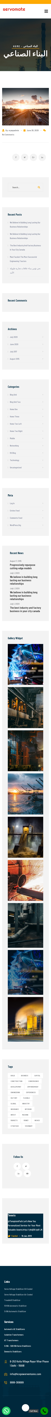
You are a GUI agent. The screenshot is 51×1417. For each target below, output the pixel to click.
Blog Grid (13, 394)
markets (14, 1120)
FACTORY (14, 1098)
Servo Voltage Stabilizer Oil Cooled (18, 1289)
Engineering (15, 1092)
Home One (14, 409)
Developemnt (16, 1086)
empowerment (33, 1086)
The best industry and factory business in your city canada (25, 247)
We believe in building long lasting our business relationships (25, 224)
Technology (14, 460)
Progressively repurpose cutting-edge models (22, 566)
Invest (13, 1114)
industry (26, 1103)
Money (26, 1120)
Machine (25, 1114)
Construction (16, 1081)
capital (37, 1075)
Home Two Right (16, 431)
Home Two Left (16, 423)
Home (16, 46)
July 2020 (14, 337)
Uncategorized (16, 467)
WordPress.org (15, 525)
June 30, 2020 (33, 130)
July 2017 (13, 351)
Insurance (15, 1109)
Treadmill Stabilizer (12, 1300)
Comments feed (16, 518)
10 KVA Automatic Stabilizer (15, 1305)
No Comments (8, 134)
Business (24, 1075)
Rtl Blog (13, 453)
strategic (15, 1126)
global (13, 1103)
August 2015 (14, 359)
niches (37, 1120)
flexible (26, 1098)
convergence (33, 1081)
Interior (28, 1109)
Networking (14, 445)
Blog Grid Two (15, 402)
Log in (12, 503)
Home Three (14, 416)
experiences (31, 1092)
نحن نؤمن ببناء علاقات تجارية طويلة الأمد (25, 270)
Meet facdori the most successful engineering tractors (23, 259)
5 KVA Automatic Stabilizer (15, 1311)
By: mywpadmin (12, 130)
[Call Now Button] (44, 1411)
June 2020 (14, 344)
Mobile (12, 438)
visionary (28, 1126)
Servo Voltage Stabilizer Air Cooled (18, 1294)
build (13, 1075)
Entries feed (15, 510)
